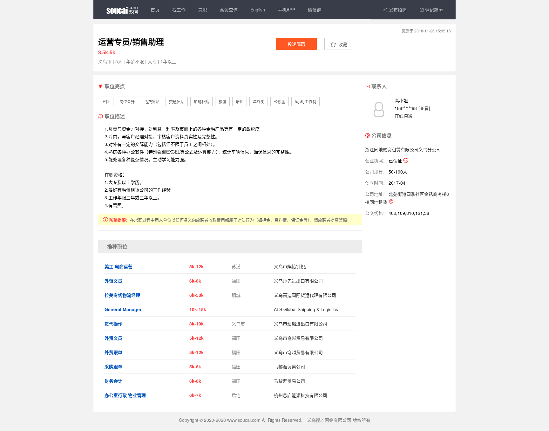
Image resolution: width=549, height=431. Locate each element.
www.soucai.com (244, 420)
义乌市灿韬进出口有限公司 (300, 323)
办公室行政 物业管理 (125, 395)
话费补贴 (151, 101)
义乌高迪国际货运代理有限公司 (305, 295)
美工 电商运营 (118, 266)
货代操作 (113, 323)
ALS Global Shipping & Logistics (306, 309)
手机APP (286, 9)
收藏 (342, 44)
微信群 (314, 9)
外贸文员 (113, 280)
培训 (239, 101)
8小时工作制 (305, 101)
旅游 (222, 101)
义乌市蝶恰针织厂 (291, 266)
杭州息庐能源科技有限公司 (300, 395)
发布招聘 (397, 9)
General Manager (123, 309)
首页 (155, 9)
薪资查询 (229, 9)
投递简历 (296, 44)
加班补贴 (201, 101)
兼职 (202, 9)
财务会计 (113, 381)
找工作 (179, 9)
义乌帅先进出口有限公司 (298, 280)
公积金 (279, 101)
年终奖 (258, 101)
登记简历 (433, 9)
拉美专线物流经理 (122, 295)
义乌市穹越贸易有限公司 (298, 338)
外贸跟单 (113, 352)
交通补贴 (176, 101)
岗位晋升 (127, 101)
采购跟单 (113, 366)
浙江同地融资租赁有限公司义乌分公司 (403, 149)
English (257, 9)
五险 (106, 101)
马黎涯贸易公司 (289, 366)
